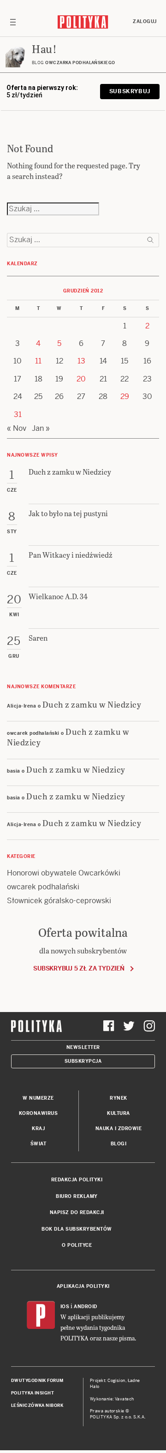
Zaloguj (145, 21)
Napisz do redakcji (77, 1212)
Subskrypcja (83, 1061)
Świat (38, 1144)
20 (81, 379)
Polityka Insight (32, 1393)
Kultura (118, 1113)
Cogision (116, 1380)
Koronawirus (38, 1113)
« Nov (16, 428)
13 (81, 361)
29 (124, 396)
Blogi (119, 1144)
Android (85, 1307)
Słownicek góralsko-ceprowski (59, 900)
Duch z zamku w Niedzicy (92, 704)
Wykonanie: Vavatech (112, 1399)
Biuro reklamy (77, 1196)
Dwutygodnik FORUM (37, 1380)
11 (38, 361)
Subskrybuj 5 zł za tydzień (78, 968)
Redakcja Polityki (77, 1180)
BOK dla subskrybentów (77, 1229)
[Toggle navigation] (13, 22)
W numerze (38, 1098)
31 (18, 414)
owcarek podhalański (43, 887)
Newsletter (83, 1047)
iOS (65, 1307)
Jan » (41, 428)
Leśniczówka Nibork (37, 1405)
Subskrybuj (129, 91)
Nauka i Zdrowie (118, 1128)
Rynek (118, 1098)
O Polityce (77, 1245)
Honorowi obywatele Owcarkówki (63, 873)
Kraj (38, 1128)
